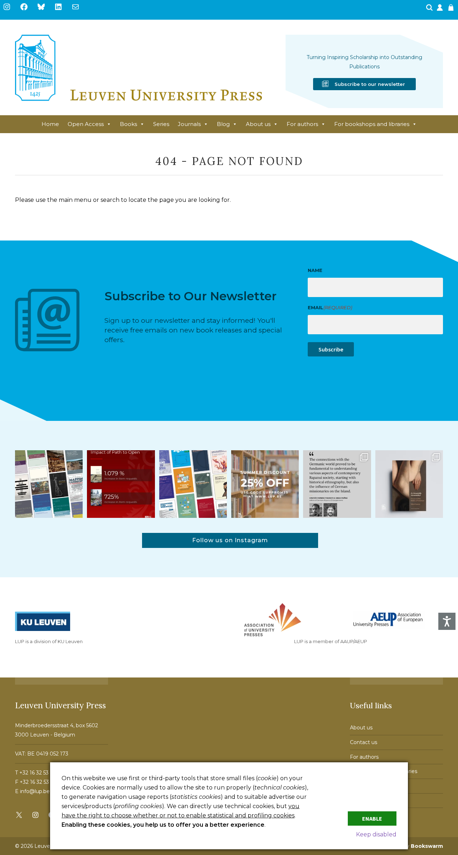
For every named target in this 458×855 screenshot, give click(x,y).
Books (128, 124)
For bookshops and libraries (371, 124)
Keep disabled (376, 834)
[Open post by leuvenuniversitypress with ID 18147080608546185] (193, 484)
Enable (372, 818)
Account (440, 9)
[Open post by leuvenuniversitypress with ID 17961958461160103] (337, 484)
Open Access (86, 124)
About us (258, 124)
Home (50, 124)
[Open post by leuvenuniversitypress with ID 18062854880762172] (49, 484)
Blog (223, 124)
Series (161, 124)
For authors (302, 124)
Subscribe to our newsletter (370, 84)
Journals (189, 124)
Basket (451, 9)
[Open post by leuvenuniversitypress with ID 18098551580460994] (265, 484)
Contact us (363, 742)
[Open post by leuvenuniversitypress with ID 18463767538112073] (121, 484)
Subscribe (330, 349)
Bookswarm (427, 846)
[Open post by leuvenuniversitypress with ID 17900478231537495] (409, 484)
